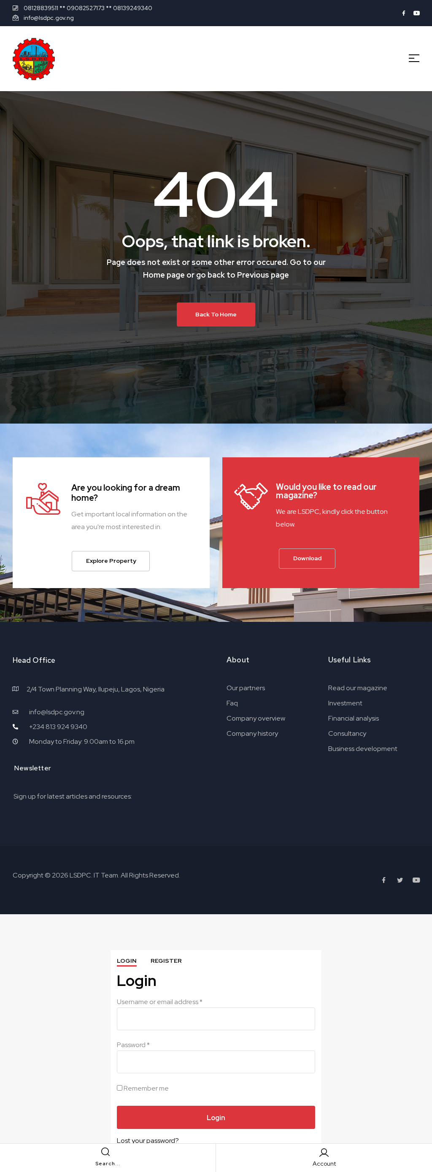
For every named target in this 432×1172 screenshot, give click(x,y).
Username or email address (159, 1001)
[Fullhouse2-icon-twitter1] (400, 880)
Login (127, 960)
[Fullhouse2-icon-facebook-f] (403, 13)
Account (324, 1163)
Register (166, 960)
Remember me (145, 1088)
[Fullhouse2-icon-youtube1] (416, 13)
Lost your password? (148, 1140)
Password (133, 1044)
